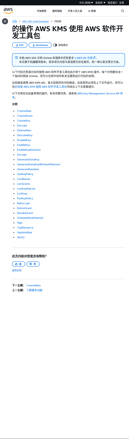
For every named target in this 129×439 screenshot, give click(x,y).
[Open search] (123, 11)
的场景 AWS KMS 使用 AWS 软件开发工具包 (41, 86)
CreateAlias (24, 110)
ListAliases (23, 179)
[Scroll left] (34, 11)
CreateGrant (25, 115)
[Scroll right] (98, 11)
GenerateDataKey (28, 159)
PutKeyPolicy (25, 198)
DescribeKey (24, 135)
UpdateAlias (24, 232)
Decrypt (22, 125)
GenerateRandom (28, 169)
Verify (21, 237)
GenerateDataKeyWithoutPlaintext (38, 164)
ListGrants (23, 183)
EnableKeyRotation (29, 149)
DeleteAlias (24, 130)
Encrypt (22, 154)
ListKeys (22, 193)
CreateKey (23, 120)
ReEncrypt (23, 203)
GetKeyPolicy (25, 174)
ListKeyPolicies (26, 188)
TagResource (25, 227)
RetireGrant (24, 208)
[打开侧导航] (5, 21)
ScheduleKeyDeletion (30, 217)
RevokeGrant (25, 213)
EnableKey (23, 145)
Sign (20, 222)
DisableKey (24, 140)
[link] (57, 21)
